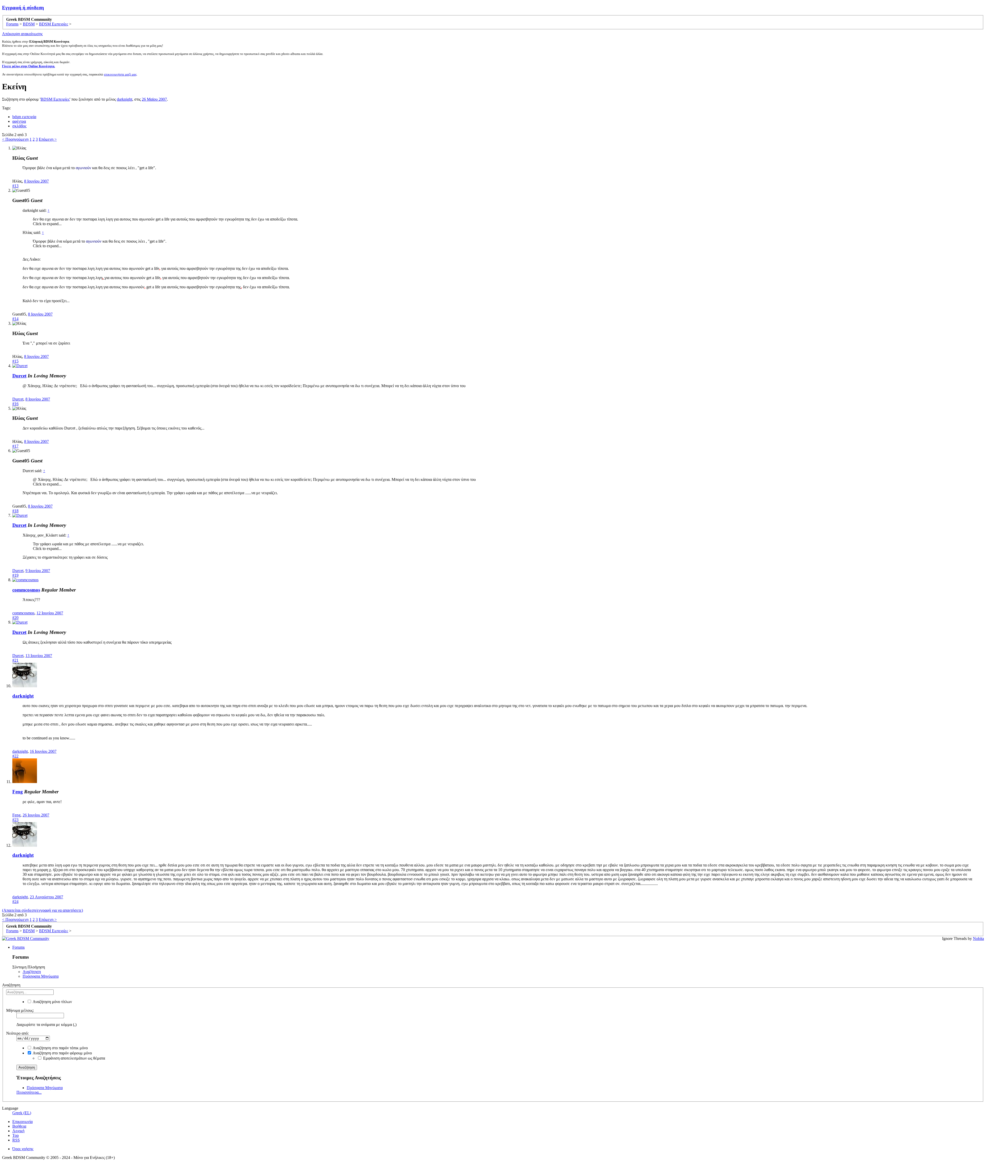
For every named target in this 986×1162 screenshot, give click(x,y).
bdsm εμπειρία (24, 117)
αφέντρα (19, 121)
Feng (17, 791)
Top (15, 1135)
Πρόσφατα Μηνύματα (41, 976)
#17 (15, 446)
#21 (15, 660)
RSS (16, 1140)
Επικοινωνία (22, 1121)
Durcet (19, 375)
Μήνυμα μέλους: (20, 1010)
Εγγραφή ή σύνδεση (23, 7)
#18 (15, 511)
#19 (15, 575)
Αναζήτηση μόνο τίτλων (52, 1001)
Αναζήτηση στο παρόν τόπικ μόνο (60, 1048)
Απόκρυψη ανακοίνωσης (22, 34)
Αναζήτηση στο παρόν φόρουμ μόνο (62, 1053)
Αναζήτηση (32, 971)
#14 (15, 319)
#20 (15, 617)
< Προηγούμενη (15, 139)
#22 (15, 756)
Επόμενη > (48, 139)
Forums (18, 947)
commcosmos (26, 590)
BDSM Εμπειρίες (55, 99)
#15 (15, 361)
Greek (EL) (21, 1113)
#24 (15, 901)
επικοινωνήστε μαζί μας (120, 74)
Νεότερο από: (17, 1033)
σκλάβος (19, 126)
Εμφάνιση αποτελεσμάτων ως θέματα (73, 1058)
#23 (15, 819)
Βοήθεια (19, 1126)
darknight (124, 99)
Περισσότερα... (29, 1092)
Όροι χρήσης (22, 1149)
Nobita (978, 938)
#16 (15, 404)
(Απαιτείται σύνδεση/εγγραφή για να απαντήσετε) (42, 910)
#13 (15, 186)
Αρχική (18, 1131)
